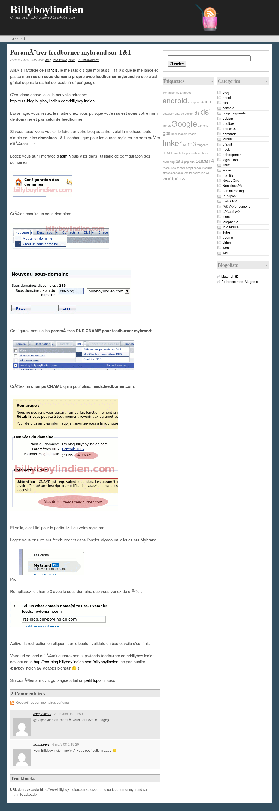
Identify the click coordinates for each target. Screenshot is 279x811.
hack (174, 134)
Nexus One (231, 180)
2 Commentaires (88, 60)
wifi (225, 252)
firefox (167, 125)
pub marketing (233, 190)
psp (186, 162)
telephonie (176, 173)
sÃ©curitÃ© (231, 211)
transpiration (197, 173)
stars (226, 216)
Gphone (203, 125)
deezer (189, 113)
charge (179, 113)
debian (228, 118)
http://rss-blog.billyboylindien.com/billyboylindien (52, 101)
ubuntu (228, 237)
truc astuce (60, 60)
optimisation (192, 153)
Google (184, 123)
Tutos (71, 60)
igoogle (182, 134)
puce (201, 160)
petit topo (92, 680)
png (172, 162)
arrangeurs (41, 744)
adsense (173, 92)
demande (230, 133)
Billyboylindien (47, 9)
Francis (51, 70)
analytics (185, 92)
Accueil (18, 38)
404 (165, 92)
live (185, 145)
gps (167, 132)
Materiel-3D (230, 276)
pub (192, 162)
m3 (191, 143)
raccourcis (169, 168)
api (190, 102)
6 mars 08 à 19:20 (65, 744)
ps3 (179, 161)
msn (167, 152)
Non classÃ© (232, 185)
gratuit (227, 144)
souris (208, 168)
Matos (227, 170)
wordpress (174, 178)
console (228, 107)
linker (172, 142)
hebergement (232, 154)
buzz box (168, 113)
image (192, 134)
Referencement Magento (239, 281)
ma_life (228, 175)
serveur (199, 168)
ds (197, 112)
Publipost (229, 195)
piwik (166, 162)
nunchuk (178, 153)
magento (202, 145)
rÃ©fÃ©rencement (236, 206)
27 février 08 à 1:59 (68, 713)
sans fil (181, 168)
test (186, 173)
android (175, 100)
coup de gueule (234, 113)
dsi (206, 111)
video (227, 242)
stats (166, 173)
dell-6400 (230, 128)
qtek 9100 (230, 201)
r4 (211, 160)
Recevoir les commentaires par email (43, 702)
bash (206, 101)
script (189, 168)
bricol (227, 97)
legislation (230, 159)
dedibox (229, 123)
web (226, 247)
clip (225, 102)
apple (196, 102)
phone (205, 153)
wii (207, 173)
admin (65, 156)
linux (226, 164)
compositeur (42, 713)
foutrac (228, 139)
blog (48, 60)
